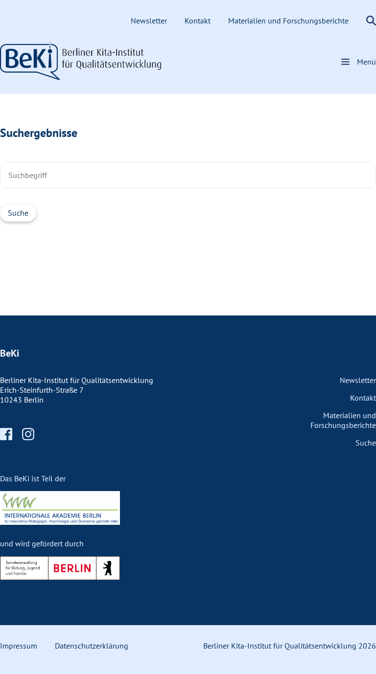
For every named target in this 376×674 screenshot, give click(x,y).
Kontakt (198, 20)
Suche (365, 443)
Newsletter (150, 20)
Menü (366, 62)
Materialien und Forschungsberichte (289, 20)
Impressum (18, 646)
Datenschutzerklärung (91, 646)
